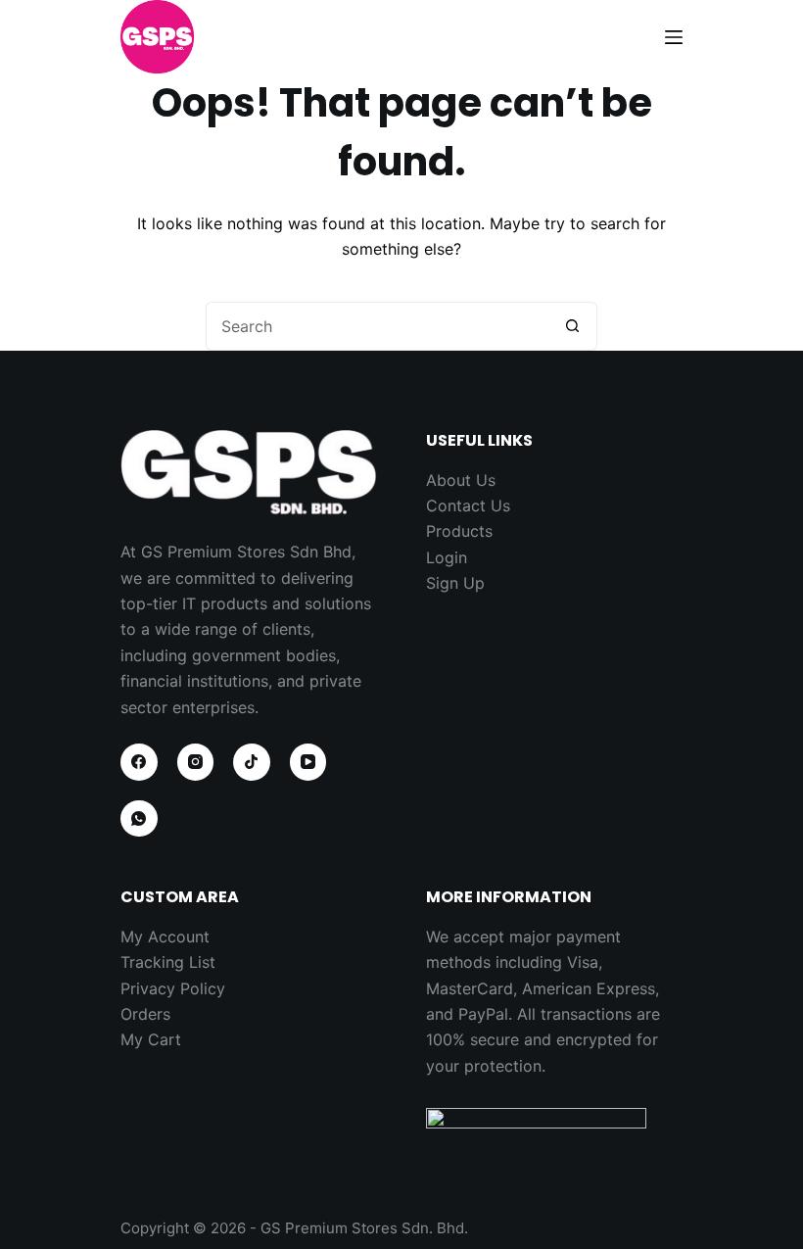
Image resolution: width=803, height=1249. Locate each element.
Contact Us (468, 505)
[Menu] (674, 37)
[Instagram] (195, 762)
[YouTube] (308, 762)
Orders (145, 1014)
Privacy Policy (172, 988)
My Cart (150, 1039)
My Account (165, 936)
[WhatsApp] (139, 819)
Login (446, 557)
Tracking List (167, 962)
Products (459, 531)
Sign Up (455, 583)
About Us (461, 480)
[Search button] (572, 326)
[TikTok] (251, 762)
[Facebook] (139, 762)
